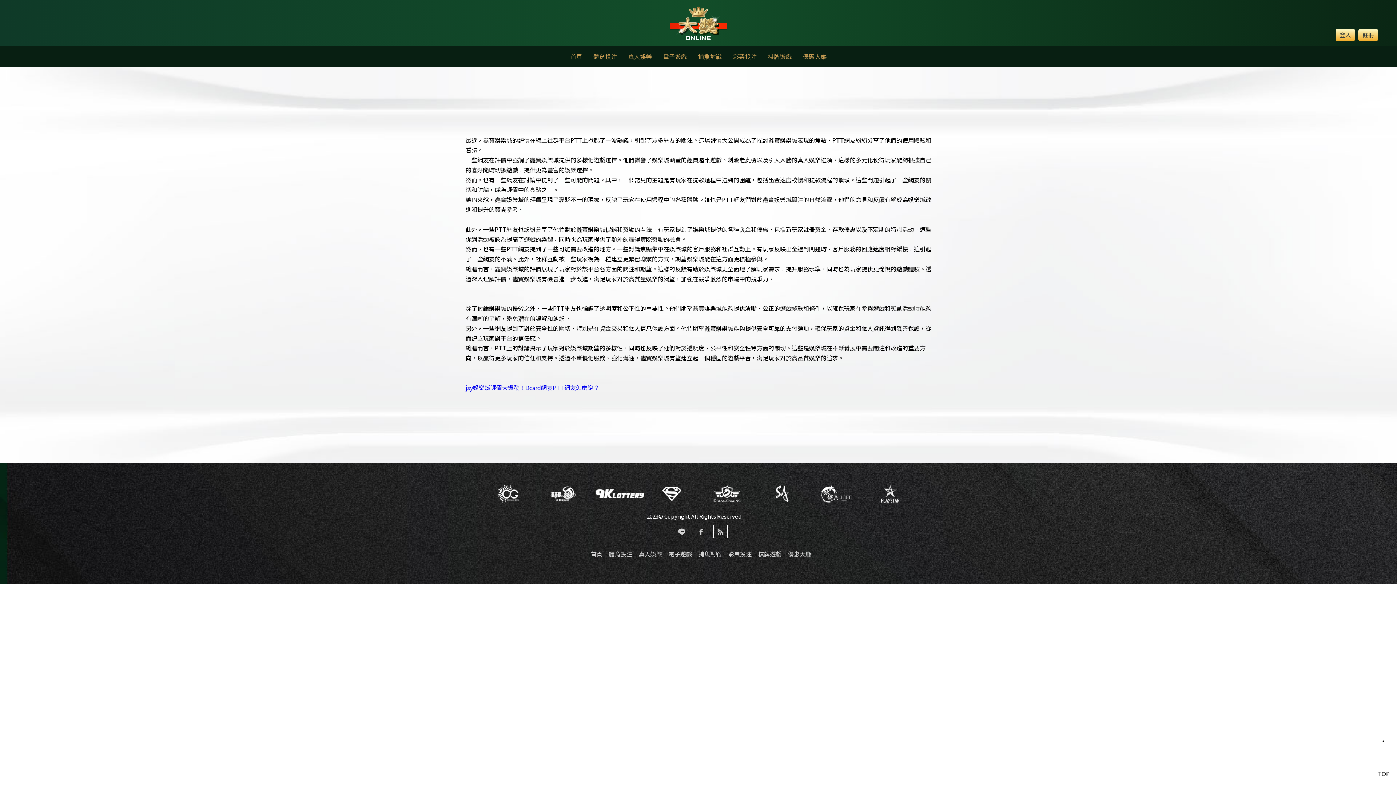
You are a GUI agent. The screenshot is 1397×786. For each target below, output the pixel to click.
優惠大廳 (815, 56)
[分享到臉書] (701, 531)
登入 (1345, 35)
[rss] (720, 531)
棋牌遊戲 (780, 56)
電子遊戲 (675, 56)
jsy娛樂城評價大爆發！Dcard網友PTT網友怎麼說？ (532, 387)
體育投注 (605, 56)
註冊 (1368, 35)
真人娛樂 (640, 56)
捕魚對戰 (710, 56)
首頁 (576, 56)
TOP (1384, 773)
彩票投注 (745, 56)
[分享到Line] (682, 531)
